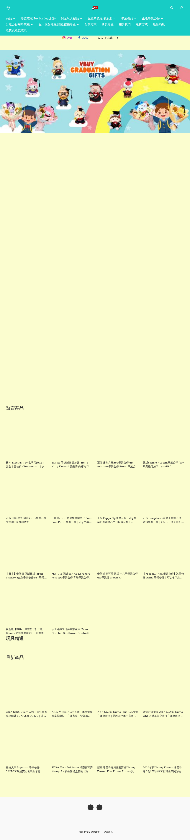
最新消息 (159, 24)
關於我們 (125, 24)
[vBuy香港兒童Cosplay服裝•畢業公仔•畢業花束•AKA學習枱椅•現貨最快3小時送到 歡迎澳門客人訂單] (95, 7)
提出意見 (108, 831)
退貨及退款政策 (16, 30)
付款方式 (90, 24)
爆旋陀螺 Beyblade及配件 (38, 18)
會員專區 (108, 24)
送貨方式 (142, 24)
